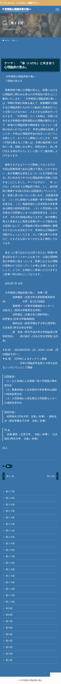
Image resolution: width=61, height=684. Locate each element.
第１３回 (10, 582)
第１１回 (10, 595)
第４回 (9, 640)
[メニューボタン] (57, 9)
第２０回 (10, 537)
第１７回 (10, 556)
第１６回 (10, 563)
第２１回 (10, 530)
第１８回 (10, 550)
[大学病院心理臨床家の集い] (16, 9)
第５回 (9, 634)
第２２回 (10, 524)
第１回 (9, 660)
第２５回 (10, 504)
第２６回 (10, 498)
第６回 (9, 627)
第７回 (9, 621)
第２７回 (10, 491)
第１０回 (10, 601)
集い (9, 466)
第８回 (9, 614)
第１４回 (10, 576)
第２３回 (10, 517)
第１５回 (10, 569)
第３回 (9, 647)
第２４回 (10, 511)
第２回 (9, 653)
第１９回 (10, 543)
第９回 (9, 608)
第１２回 (10, 589)
